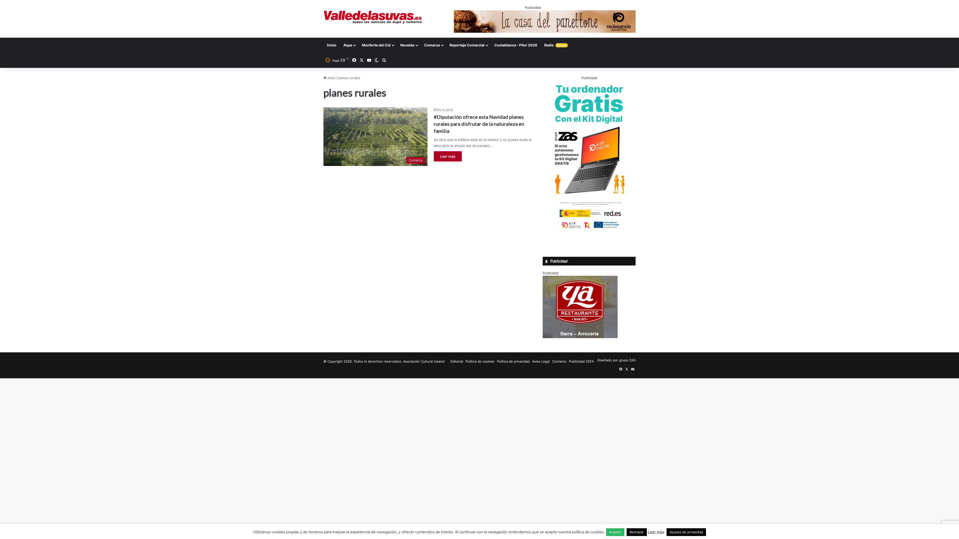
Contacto (559, 361)
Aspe (347, 45)
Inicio (331, 45)
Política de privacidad (513, 361)
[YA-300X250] (580, 337)
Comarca (432, 45)
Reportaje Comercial (467, 45)
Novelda (407, 45)
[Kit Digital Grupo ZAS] (589, 229)
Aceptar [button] (615, 532)
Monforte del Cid (376, 45)
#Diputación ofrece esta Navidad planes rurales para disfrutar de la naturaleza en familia (479, 124)
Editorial (457, 361)
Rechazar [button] (637, 532)
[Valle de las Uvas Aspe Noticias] (373, 17)
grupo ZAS (627, 360)
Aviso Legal (541, 361)
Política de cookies (480, 361)
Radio (555, 45)
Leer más (448, 156)
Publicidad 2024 (581, 361)
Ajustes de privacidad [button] (686, 532)
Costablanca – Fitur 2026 (515, 45)
